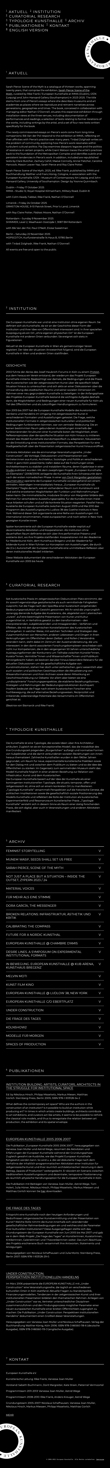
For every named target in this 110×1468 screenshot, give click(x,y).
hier (43, 1191)
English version (28, 30)
